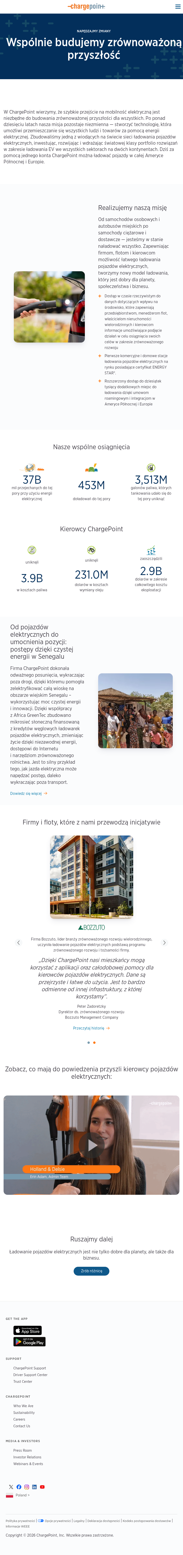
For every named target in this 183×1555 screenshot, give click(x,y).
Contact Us (21, 1426)
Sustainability (24, 1412)
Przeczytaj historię (88, 1028)
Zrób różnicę (91, 1271)
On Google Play (29, 1341)
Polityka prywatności (20, 1521)
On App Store (27, 1330)
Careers (19, 1419)
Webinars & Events (28, 1463)
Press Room (22, 1450)
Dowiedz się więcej (26, 793)
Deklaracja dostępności (103, 1521)
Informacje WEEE (18, 1526)
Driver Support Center (30, 1374)
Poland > (23, 1495)
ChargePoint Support (29, 1368)
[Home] (86, 6)
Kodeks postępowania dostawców (147, 1521)
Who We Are (23, 1406)
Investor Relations (27, 1457)
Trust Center (22, 1381)
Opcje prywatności (58, 1521)
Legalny (79, 1521)
